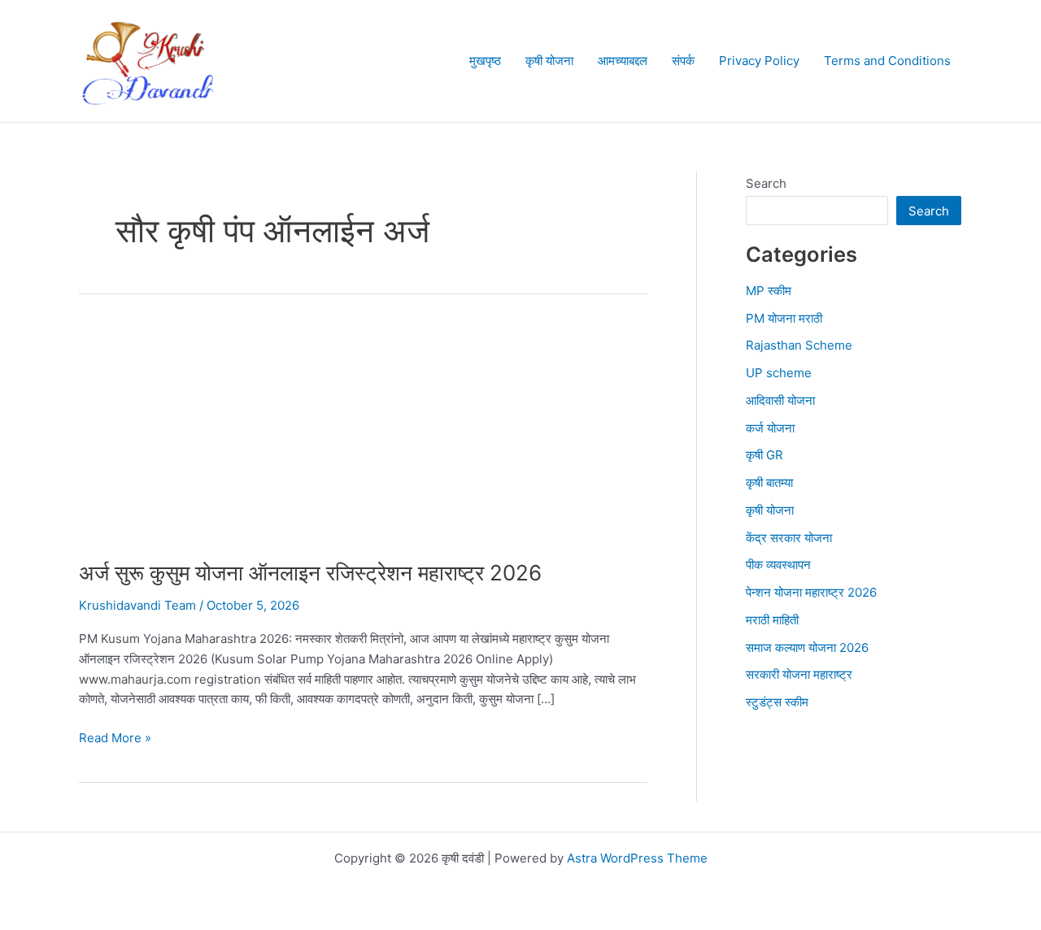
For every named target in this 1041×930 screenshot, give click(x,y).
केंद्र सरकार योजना (789, 537)
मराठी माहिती (772, 620)
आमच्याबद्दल (622, 60)
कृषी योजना (549, 60)
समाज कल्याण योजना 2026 (807, 647)
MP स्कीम (768, 290)
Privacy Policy (759, 60)
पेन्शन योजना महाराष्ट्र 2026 (811, 592)
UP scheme (779, 372)
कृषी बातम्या (769, 482)
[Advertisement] (363, 439)
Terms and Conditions (887, 60)
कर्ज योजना (770, 428)
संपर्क (683, 60)
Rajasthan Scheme (799, 345)
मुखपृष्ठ (485, 60)
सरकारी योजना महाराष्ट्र (799, 674)
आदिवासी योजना (780, 400)
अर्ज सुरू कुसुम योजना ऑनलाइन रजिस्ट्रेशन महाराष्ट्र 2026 (310, 572)
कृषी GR (764, 455)
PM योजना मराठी (784, 318)
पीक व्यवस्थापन (778, 564)
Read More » (115, 739)
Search (766, 183)
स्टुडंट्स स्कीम (777, 702)
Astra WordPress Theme (637, 858)
